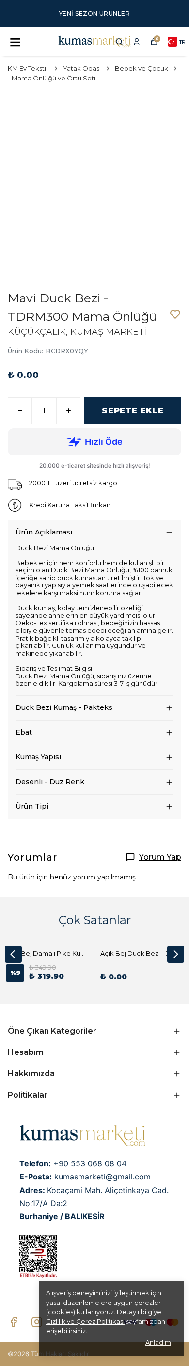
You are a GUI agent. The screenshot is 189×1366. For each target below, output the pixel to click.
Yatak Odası (82, 68)
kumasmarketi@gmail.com (102, 1176)
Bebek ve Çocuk (141, 68)
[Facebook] (13, 1322)
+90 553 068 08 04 (89, 1163)
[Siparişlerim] (137, 42)
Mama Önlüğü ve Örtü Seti (53, 78)
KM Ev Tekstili (28, 68)
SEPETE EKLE (133, 410)
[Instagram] (37, 1322)
